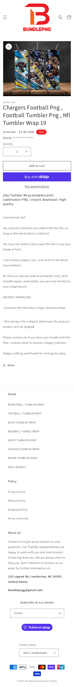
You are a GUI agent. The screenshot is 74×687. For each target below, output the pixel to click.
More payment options (37, 186)
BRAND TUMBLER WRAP (22, 458)
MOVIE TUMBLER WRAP (22, 440)
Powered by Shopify (47, 681)
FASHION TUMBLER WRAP (24, 449)
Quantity (8, 144)
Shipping (7, 137)
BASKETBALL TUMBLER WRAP (26, 404)
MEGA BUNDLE (17, 467)
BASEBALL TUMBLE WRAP (24, 431)
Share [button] (11, 365)
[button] (5, 17)
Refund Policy (16, 500)
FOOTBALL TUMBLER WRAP (25, 413)
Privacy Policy (16, 492)
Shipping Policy (17, 509)
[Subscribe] (59, 613)
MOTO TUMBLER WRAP (22, 422)
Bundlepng (30, 681)
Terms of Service (18, 518)
